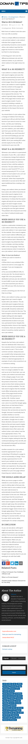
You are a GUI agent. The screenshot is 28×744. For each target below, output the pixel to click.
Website (5, 720)
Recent (14, 658)
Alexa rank (6, 686)
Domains (5, 698)
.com (4, 684)
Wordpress (13, 720)
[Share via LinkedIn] (16, 564)
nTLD (12, 710)
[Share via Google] (8, 564)
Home (5, 17)
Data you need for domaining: (11, 634)
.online (9, 684)
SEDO (21, 712)
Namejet (20, 708)
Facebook (19, 698)
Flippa (5, 700)
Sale (11, 712)
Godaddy (11, 700)
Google (18, 700)
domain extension (8, 693)
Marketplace (6, 708)
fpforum (13, 594)
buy (18, 688)
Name (14, 708)
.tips (14, 684)
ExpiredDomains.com (9, 631)
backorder (14, 686)
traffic (13, 717)
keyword (5, 705)
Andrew (5, 25)
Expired (12, 698)
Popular (6, 658)
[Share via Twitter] (12, 564)
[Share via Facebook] (4, 564)
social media (6, 717)
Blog (20, 686)
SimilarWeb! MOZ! (8, 637)
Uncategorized (13, 17)
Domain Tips (9, 737)
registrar (18, 710)
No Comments (18, 28)
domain (12, 691)
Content (5, 691)
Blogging (5, 688)
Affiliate (19, 684)
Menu (3, 11)
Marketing (13, 705)
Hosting (5, 703)
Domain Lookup (7, 649)
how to (11, 703)
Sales (16, 712)
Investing (17, 703)
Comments (21, 658)
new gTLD (6, 710)
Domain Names (17, 696)
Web (18, 717)
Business (12, 688)
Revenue (5, 712)
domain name (7, 696)
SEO (8, 715)
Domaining (18, 693)
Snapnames (14, 715)
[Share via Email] (21, 564)
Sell (4, 715)
